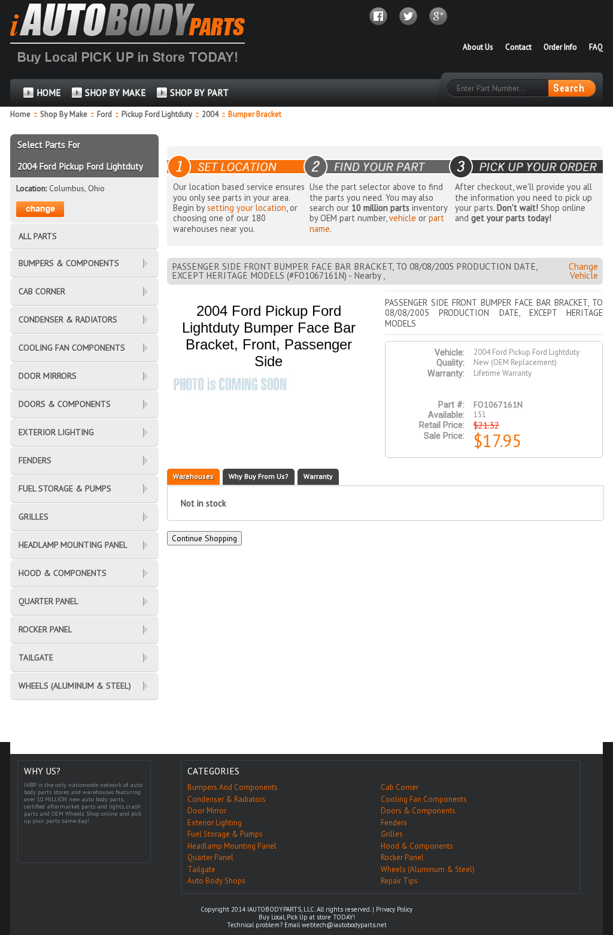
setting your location (246, 207)
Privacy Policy (394, 909)
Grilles (392, 834)
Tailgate (201, 869)
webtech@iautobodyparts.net (344, 925)
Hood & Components (417, 846)
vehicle (402, 218)
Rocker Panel (402, 857)
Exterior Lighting (214, 823)
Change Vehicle (583, 271)
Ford (105, 114)
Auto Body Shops (216, 881)
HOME (49, 92)
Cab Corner (399, 787)
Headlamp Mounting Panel (232, 846)
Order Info (560, 47)
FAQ (596, 47)
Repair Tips (399, 881)
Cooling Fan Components (424, 799)
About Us (478, 47)
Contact (518, 47)
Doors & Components (418, 811)
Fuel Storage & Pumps (225, 834)
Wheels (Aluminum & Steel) (428, 869)
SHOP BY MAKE (115, 92)
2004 (211, 114)
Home (20, 114)
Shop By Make (63, 114)
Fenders (394, 823)
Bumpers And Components (232, 787)
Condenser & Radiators (226, 799)
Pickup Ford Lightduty (158, 114)
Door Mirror (206, 811)
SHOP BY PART (199, 92)
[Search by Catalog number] (572, 88)
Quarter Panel (210, 857)
